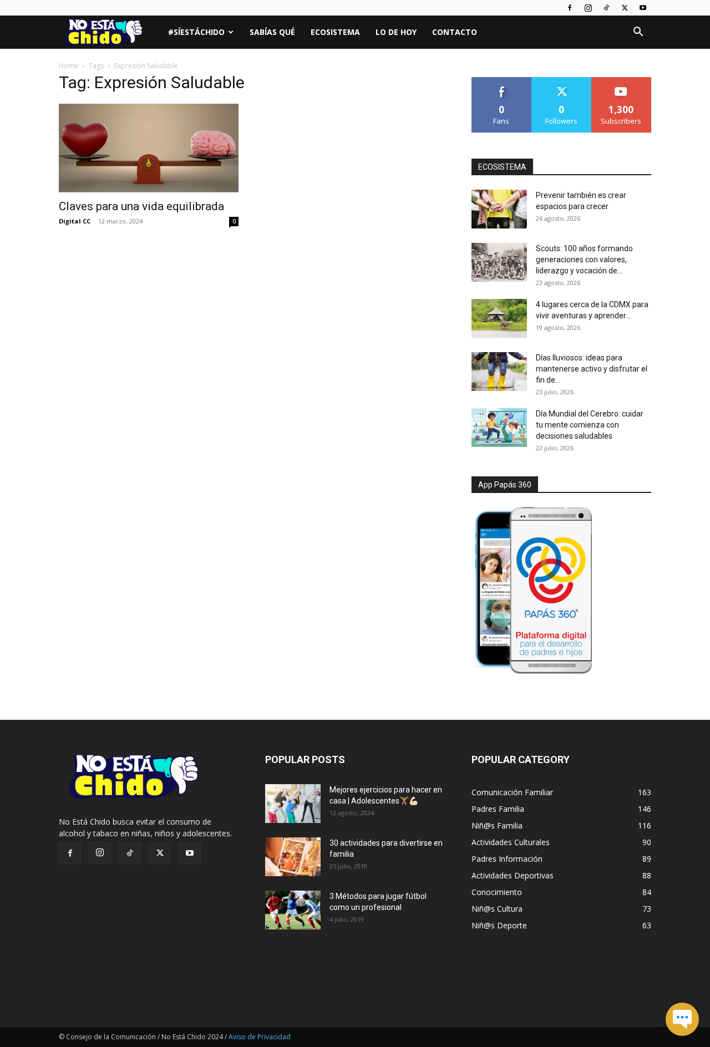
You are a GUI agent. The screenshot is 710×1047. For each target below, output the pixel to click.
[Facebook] (569, 8)
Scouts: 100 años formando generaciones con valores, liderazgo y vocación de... (584, 259)
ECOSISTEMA (502, 166)
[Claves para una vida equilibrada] (149, 148)
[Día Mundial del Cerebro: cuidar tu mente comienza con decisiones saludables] (499, 427)
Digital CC (74, 221)
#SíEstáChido (196, 32)
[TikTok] (606, 8)
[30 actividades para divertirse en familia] (293, 856)
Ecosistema (335, 32)
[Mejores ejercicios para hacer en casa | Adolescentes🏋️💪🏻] (293, 803)
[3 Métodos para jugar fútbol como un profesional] (293, 910)
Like (501, 81)
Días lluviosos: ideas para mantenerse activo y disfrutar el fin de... (591, 368)
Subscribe (621, 81)
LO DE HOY (396, 32)
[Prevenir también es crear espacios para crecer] (499, 209)
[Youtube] (643, 8)
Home (68, 65)
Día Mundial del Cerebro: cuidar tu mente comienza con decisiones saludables (589, 424)
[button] (638, 33)
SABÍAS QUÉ (272, 32)
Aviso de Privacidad (260, 1036)
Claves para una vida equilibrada (141, 206)
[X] (624, 8)
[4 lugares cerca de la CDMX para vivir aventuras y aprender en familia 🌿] (499, 318)
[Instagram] (588, 8)
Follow (562, 81)
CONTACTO (454, 32)
